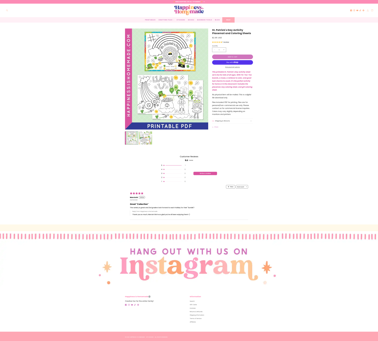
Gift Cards (193, 305)
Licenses (193, 308)
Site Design (149, 337)
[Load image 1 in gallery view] (131, 138)
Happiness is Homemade (137, 337)
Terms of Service (196, 318)
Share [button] (216, 127)
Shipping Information (197, 315)
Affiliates (193, 322)
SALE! (228, 20)
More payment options (232, 67)
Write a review (205, 173)
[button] (7, 10)
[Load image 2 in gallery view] (145, 138)
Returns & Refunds (196, 312)
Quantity (215, 46)
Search (192, 301)
